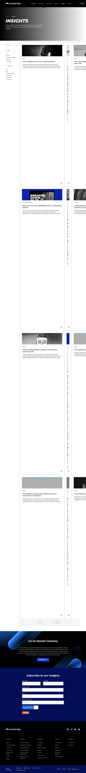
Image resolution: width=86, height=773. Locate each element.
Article (8, 55)
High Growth (9, 77)
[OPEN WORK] (58, 3)
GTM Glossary (58, 742)
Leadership (8, 747)
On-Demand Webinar (10, 57)
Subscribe (71, 745)
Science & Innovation (42, 757)
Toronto (69, 769)
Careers (8, 759)
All (7, 53)
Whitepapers (58, 750)
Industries (40, 739)
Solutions (22, 739)
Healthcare (9, 75)
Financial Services (10, 73)
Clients (8, 756)
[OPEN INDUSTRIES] (52, 3)
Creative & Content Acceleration (24, 757)
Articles (56, 745)
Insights (57, 739)
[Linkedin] (67, 729)
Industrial (40, 750)
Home (7, 16)
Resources (57, 747)
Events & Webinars (59, 756)
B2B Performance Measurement (24, 753)
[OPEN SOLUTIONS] (36, 3)
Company (8, 739)
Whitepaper (9, 61)
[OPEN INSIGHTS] (65, 3)
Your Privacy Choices (20, 770)
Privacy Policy (27, 768)
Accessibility (19, 768)
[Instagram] (71, 729)
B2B (7, 71)
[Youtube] (75, 729)
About (7, 742)
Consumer (40, 752)
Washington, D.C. (76, 769)
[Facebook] (79, 729)
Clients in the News (9, 753)
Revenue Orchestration (25, 745)
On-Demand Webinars (58, 753)
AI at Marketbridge (10, 745)
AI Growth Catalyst (24, 742)
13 (53, 622)
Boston (59, 769)
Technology (9, 79)
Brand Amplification (24, 747)
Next (57, 622)
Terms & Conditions (36, 768)
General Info (71, 742)
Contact (71, 739)
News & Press (9, 750)
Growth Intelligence (24, 750)
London (63, 769)
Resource (8, 59)
